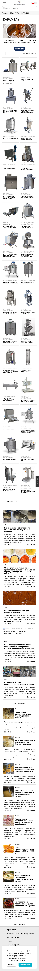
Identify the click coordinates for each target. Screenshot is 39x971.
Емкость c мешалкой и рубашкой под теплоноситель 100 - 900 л (28, 226)
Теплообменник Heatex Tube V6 (26, 371)
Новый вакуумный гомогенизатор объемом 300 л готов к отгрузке (25, 878)
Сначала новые (29, 53)
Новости (17, 709)
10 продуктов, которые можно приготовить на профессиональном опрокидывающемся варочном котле (19, 571)
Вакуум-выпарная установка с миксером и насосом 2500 (10, 371)
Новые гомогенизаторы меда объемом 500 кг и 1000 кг (24, 850)
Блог (5, 525)
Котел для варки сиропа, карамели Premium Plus (9, 82)
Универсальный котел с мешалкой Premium (28, 197)
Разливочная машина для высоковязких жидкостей (28, 402)
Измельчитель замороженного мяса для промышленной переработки (24, 822)
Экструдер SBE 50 (8, 429)
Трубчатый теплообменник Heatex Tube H (8, 400)
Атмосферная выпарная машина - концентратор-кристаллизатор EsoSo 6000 (9, 490)
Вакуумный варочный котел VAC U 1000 (10, 342)
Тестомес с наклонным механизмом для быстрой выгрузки (25, 742)
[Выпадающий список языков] (34, 3)
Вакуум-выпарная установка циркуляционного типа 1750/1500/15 (27, 168)
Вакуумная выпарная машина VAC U (28, 283)
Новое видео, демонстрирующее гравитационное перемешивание (23, 715)
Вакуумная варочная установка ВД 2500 (10, 313)
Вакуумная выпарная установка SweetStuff (10, 283)
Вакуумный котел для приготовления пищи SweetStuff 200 (28, 431)
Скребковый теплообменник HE (9, 167)
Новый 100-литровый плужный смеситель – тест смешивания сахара (24, 793)
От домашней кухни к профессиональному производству (19, 683)
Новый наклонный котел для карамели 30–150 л (16, 611)
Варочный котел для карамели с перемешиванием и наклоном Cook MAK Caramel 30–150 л (27, 113)
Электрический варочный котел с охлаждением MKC (27, 343)
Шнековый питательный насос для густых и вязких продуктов (9, 226)
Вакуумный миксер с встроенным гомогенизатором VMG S (27, 256)
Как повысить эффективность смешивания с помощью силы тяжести (17, 530)
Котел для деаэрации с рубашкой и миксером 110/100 (10, 255)
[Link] (4, 3)
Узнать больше (19, 960)
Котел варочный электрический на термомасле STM (9, 198)
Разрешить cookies (25, 964)
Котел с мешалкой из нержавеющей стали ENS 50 (10, 111)
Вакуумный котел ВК (9, 459)
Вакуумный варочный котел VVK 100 (28, 313)
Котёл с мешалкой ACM (10, 138)
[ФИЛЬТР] (37, 485)
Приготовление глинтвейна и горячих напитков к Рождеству (25, 904)
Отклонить (11, 964)
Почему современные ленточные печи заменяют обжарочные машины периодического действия (19, 647)
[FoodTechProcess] (19, 2)
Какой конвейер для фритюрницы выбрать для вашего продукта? (24, 769)
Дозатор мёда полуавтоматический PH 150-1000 (28, 491)
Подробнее (31, 732)
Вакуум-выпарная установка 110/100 (26, 139)
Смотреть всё (19, 924)
